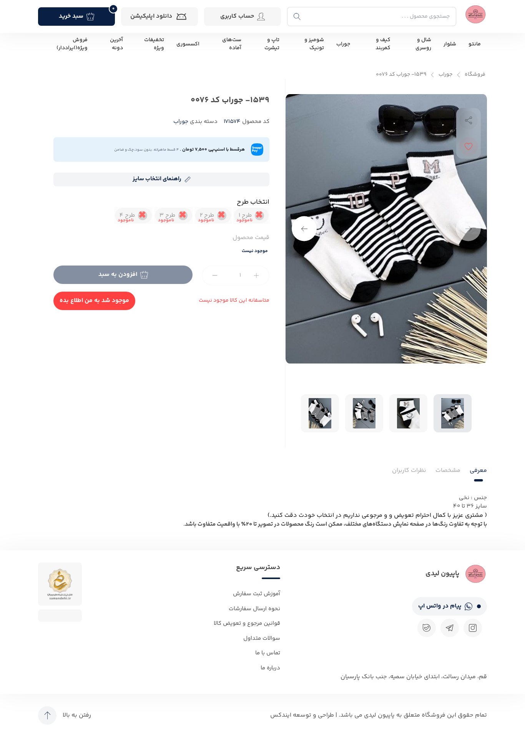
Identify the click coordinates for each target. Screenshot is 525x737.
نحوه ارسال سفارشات (254, 608)
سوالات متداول (261, 638)
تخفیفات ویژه (154, 44)
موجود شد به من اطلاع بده (94, 300)
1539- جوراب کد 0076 (401, 75)
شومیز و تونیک (314, 44)
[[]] (449, 628)
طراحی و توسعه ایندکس (302, 715)
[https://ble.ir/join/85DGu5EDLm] (426, 628)
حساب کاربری (237, 16)
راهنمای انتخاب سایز (157, 178)
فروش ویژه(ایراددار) (72, 44)
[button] (304, 228)
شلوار (450, 44)
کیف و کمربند (382, 44)
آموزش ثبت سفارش (256, 593)
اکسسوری (187, 44)
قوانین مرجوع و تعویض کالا (247, 623)
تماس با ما (267, 653)
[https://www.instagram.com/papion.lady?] (473, 628)
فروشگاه (475, 75)
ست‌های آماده (231, 44)
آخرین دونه (116, 44)
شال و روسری (423, 44)
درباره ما (270, 668)
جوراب (343, 44)
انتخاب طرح (253, 202)
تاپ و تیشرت (271, 44)
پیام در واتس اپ (440, 606)
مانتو (475, 44)
